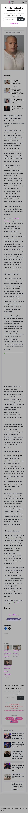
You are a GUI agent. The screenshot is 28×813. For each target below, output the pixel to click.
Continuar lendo (14, 23)
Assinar (21, 19)
